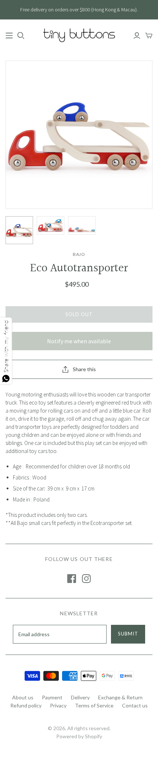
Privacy (58, 705)
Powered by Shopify (79, 736)
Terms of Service (94, 705)
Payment (52, 697)
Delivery (80, 697)
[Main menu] (9, 35)
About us (22, 697)
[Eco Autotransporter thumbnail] (19, 230)
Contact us (135, 705)
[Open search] (21, 35)
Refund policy (26, 705)
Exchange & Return (120, 697)
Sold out (79, 314)
